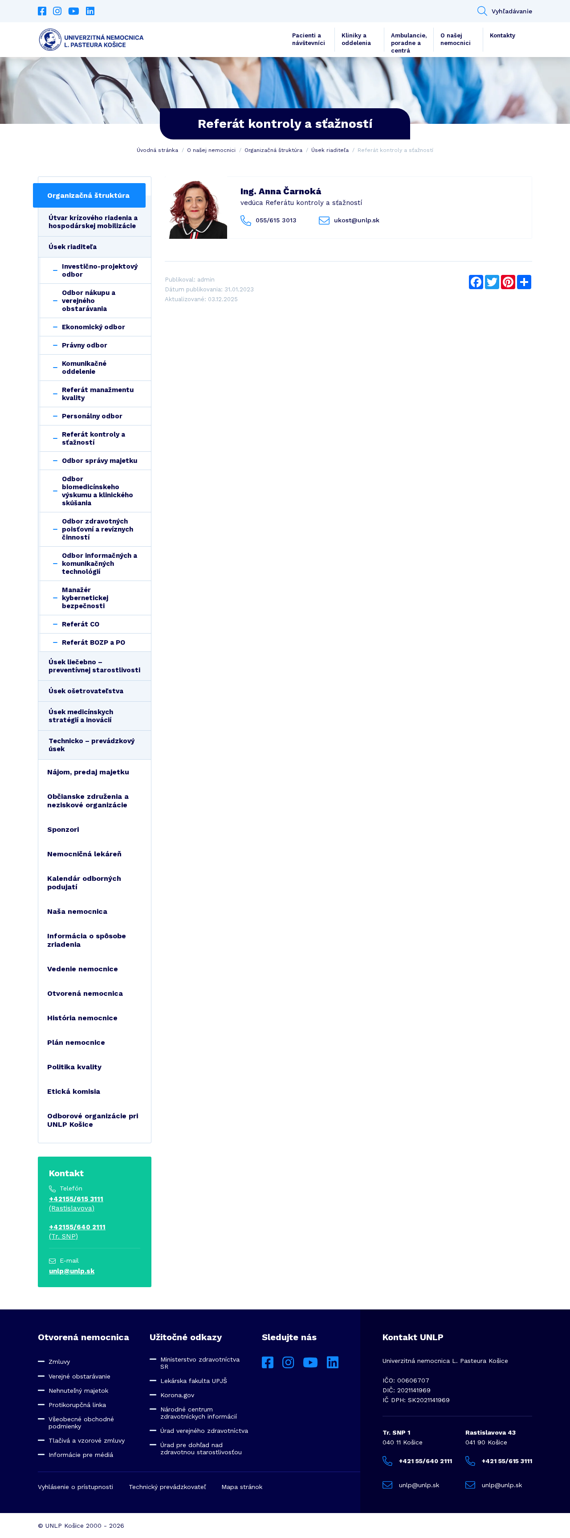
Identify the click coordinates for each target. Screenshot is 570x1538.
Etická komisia (73, 1091)
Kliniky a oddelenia (356, 39)
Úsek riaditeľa (330, 150)
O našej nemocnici (455, 39)
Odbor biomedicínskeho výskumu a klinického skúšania (97, 491)
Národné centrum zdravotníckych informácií (198, 1413)
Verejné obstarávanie (79, 1376)
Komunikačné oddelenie (84, 368)
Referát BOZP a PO (93, 642)
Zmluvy (59, 1361)
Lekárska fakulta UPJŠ (193, 1380)
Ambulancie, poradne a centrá (409, 42)
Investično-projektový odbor (100, 270)
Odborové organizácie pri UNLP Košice (92, 1120)
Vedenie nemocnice (82, 969)
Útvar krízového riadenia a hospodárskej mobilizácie (93, 222)
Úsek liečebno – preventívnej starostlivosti (94, 666)
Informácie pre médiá (81, 1454)
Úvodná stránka (157, 150)
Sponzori (63, 829)
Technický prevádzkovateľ (167, 1486)
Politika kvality (74, 1067)
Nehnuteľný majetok (78, 1390)
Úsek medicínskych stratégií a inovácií (81, 716)
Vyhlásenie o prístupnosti (75, 1486)
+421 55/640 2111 (425, 1460)
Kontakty (502, 35)
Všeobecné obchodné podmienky (81, 1422)
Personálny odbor (92, 416)
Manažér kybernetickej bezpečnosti (85, 598)
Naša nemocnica (77, 911)
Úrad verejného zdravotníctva (204, 1430)
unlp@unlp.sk (71, 1271)
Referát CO (80, 624)
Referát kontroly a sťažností (93, 438)
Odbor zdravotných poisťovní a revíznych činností (97, 529)
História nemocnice (82, 1018)
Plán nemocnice (76, 1042)
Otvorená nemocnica (85, 993)
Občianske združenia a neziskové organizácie (88, 800)
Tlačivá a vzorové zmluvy (87, 1440)
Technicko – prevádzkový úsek (91, 745)
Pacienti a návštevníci (308, 39)
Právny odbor (84, 345)
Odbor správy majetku (99, 461)
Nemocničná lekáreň (84, 854)
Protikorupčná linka (77, 1404)
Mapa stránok (241, 1486)
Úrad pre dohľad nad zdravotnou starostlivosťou (201, 1448)
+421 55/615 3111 (507, 1460)
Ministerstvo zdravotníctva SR (200, 1363)
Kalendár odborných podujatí (84, 882)
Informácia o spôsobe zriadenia (86, 940)
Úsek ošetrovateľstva (86, 691)
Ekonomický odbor (93, 327)
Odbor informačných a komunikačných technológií (99, 564)
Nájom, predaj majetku (88, 772)
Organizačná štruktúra (273, 150)
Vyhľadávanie (512, 11)
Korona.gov (177, 1395)
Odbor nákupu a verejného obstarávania (88, 301)
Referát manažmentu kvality (98, 394)
